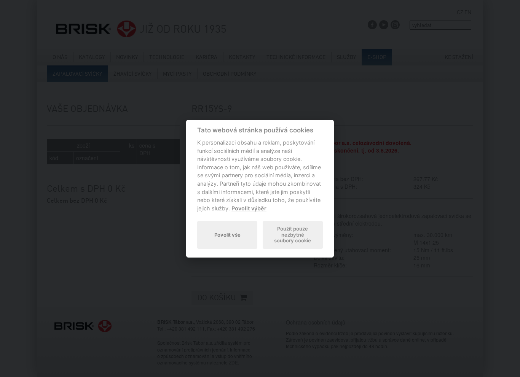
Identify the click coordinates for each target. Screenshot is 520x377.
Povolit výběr (248, 208)
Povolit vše (227, 235)
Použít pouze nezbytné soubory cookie (292, 235)
